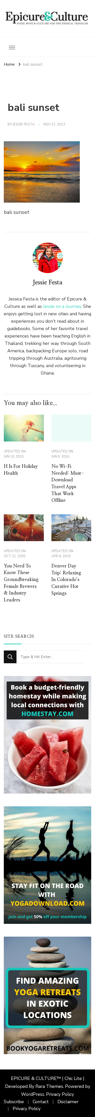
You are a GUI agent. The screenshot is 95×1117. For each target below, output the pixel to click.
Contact (41, 1102)
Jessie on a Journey (62, 306)
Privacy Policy (60, 1094)
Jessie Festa (24, 124)
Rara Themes (49, 1086)
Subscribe (14, 1102)
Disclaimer (68, 1102)
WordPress (32, 1094)
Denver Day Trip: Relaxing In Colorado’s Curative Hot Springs (66, 580)
